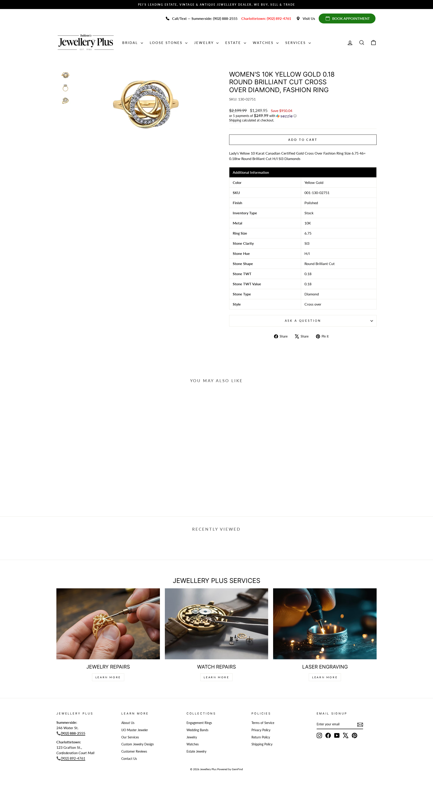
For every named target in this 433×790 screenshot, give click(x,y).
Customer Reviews (134, 751)
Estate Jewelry (196, 751)
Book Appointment (351, 18)
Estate (234, 43)
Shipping (235, 120)
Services (296, 43)
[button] (303, 116)
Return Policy (260, 737)
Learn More (108, 677)
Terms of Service (262, 723)
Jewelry (204, 43)
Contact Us (129, 758)
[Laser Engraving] (325, 623)
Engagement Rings (199, 723)
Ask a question (303, 320)
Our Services (130, 737)
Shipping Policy (261, 744)
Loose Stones (167, 43)
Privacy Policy (260, 730)
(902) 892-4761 (73, 758)
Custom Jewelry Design (137, 744)
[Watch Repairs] (216, 623)
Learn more (325, 677)
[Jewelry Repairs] (108, 623)
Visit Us (309, 18)
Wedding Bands (197, 730)
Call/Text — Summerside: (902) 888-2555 (204, 18)
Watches (264, 43)
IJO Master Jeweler (134, 730)
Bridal (131, 43)
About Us (127, 723)
